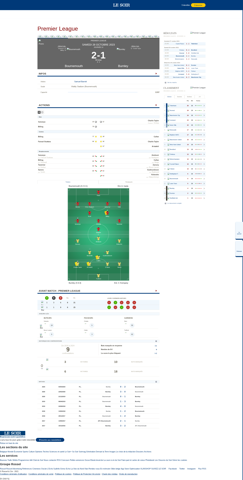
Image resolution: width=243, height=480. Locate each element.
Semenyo (41, 122)
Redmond (155, 172)
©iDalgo (39, 430)
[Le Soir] (121, 5)
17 (136, 36)
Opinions (38, 452)
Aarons (41, 170)
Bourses (3, 460)
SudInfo (56, 469)
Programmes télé (25, 460)
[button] (40, 5)
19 (148, 36)
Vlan (86, 469)
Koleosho (155, 175)
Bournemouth (74, 66)
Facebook (172, 469)
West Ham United (179, 65)
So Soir (75, 452)
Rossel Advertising (14, 469)
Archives (147, 452)
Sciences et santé (56, 452)
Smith (43, 172)
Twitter (182, 469)
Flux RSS (202, 469)
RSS (59, 460)
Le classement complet (174, 203)
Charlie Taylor (153, 121)
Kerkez (43, 167)
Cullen (156, 137)
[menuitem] (239, 230)
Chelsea (181, 50)
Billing (40, 127)
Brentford (194, 50)
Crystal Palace (180, 43)
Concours (65, 460)
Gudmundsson (153, 170)
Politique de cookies (63, 474)
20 (154, 36)
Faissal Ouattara (44, 142)
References (27, 469)
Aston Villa (180, 68)
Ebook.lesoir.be (96, 460)
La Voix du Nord (77, 469)
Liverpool (181, 74)
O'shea (156, 123)
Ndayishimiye (154, 177)
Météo (15, 460)
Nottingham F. (195, 74)
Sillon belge (115, 469)
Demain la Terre (102, 452)
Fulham (193, 71)
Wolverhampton (179, 59)
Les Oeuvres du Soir (163, 460)
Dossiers (140, 452)
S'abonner (198, 5)
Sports (25, 452)
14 (118, 36)
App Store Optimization (130, 469)
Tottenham (194, 43)
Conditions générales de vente (40, 474)
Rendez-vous (94, 469)
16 (130, 36)
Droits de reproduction (128, 474)
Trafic (9, 460)
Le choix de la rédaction (126, 452)
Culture (32, 452)
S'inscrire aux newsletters (50, 440)
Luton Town (194, 68)
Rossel (3, 469)
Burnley (123, 66)
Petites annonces (77, 460)
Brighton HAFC (179, 71)
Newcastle (194, 59)
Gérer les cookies (179, 460)
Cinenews (36, 469)
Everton (193, 65)
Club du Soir (38, 460)
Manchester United (178, 77)
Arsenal (181, 53)
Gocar (87, 460)
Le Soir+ (68, 452)
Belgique (3, 452)
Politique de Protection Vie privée (86, 474)
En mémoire (105, 469)
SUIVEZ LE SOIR (158, 469)
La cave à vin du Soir (112, 460)
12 (106, 36)
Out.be (44, 469)
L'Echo (50, 469)
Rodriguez (155, 157)
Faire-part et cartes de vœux (133, 460)
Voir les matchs (172, 82)
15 (124, 36)
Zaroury (156, 165)
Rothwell (44, 162)
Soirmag (82, 452)
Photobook (149, 460)
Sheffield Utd (195, 53)
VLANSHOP (145, 469)
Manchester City (196, 77)
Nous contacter (50, 460)
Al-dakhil (155, 146)
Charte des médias (110, 474)
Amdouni (155, 155)
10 (93, 36)
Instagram (191, 469)
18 (142, 36)
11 (99, 36)
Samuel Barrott (80, 81)
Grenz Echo (65, 469)
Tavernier (41, 165)
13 (112, 36)
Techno (46, 452)
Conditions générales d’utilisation (13, 474)
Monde (10, 452)
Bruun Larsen (154, 167)
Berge (157, 162)
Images (112, 452)
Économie (18, 452)
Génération (90, 452)
